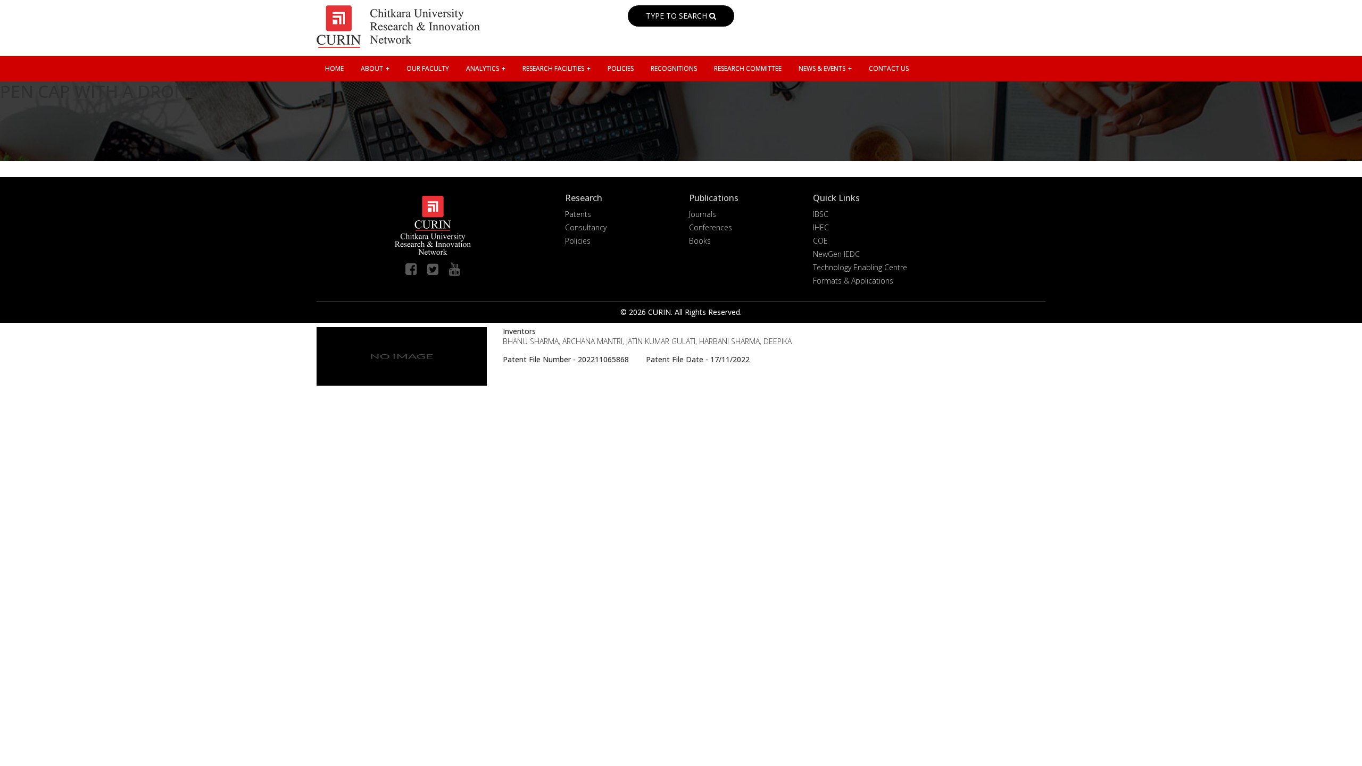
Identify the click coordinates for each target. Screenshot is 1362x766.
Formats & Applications (853, 281)
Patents (578, 214)
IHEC (821, 227)
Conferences (710, 227)
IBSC (820, 214)
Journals (702, 214)
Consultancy (586, 227)
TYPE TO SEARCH (677, 16)
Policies (578, 241)
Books (700, 241)
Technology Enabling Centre (860, 267)
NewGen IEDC (836, 254)
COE (820, 241)
